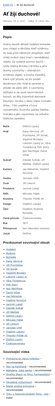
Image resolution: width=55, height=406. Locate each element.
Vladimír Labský (15, 331)
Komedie (11, 257)
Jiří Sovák (12, 268)
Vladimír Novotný (16, 300)
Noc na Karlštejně (16, 366)
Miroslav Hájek (14, 319)
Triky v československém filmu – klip (27, 393)
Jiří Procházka (14, 265)
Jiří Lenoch (12, 323)
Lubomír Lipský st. (16, 276)
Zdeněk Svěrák (14, 308)
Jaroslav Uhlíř (14, 327)
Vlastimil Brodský (16, 272)
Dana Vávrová (14, 261)
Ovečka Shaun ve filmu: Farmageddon (28, 374)
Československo (15, 343)
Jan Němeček (14, 296)
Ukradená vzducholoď (19, 382)
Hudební (11, 249)
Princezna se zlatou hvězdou (22, 358)
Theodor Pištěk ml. (17, 335)
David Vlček (13, 292)
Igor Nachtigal (14, 288)
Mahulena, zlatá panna (19, 370)
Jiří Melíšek (12, 312)
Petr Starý (12, 284)
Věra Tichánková (15, 280)
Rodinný (10, 253)
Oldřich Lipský (14, 315)
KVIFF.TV (8, 4)
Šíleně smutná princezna (20, 386)
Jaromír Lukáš (14, 304)
